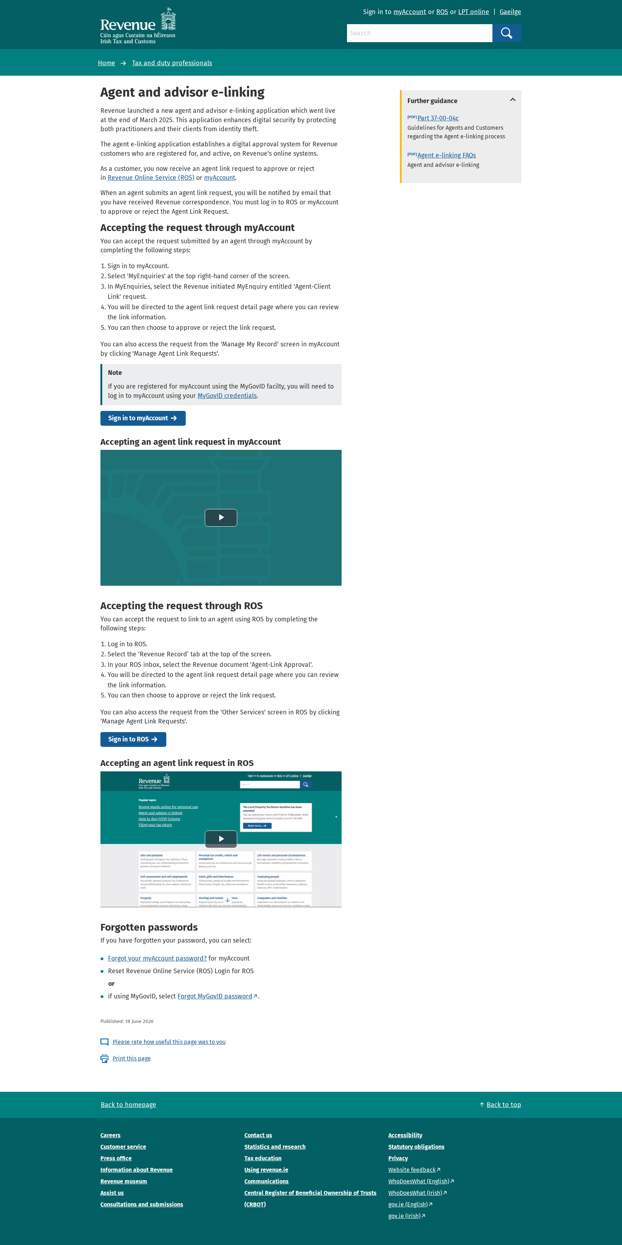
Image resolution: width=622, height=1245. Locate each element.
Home (106, 63)
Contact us (258, 1135)
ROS (442, 12)
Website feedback (412, 1169)
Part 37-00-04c (438, 118)
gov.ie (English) (408, 1204)
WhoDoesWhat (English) (418, 1181)
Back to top (504, 1105)
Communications (266, 1181)
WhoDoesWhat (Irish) (415, 1192)
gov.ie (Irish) (404, 1216)
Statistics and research (275, 1146)
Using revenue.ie (266, 1169)
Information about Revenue (136, 1169)
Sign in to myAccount (138, 418)
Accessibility (405, 1135)
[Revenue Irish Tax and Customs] (138, 25)
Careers (110, 1135)
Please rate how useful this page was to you (169, 1041)
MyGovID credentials (227, 396)
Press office (116, 1158)
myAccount (409, 12)
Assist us (112, 1192)
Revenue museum (123, 1181)
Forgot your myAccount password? (157, 958)
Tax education (262, 1158)
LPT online (473, 12)
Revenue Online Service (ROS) (151, 178)
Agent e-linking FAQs (447, 155)
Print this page (132, 1058)
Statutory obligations (416, 1146)
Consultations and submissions (141, 1204)
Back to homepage (128, 1105)
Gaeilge (510, 12)
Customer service (123, 1146)
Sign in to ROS (128, 739)
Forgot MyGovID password (214, 996)
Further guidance (432, 101)
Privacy (398, 1158)
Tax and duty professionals (172, 63)
